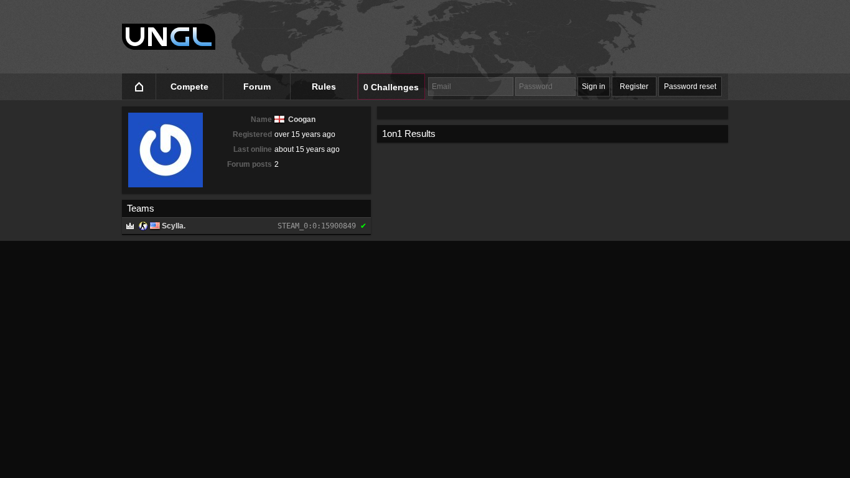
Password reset (690, 86)
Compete (189, 86)
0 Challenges (391, 87)
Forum (257, 86)
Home (139, 86)
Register (634, 86)
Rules (324, 86)
